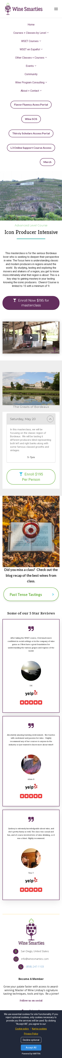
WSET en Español (30, 49)
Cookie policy (22, 1028)
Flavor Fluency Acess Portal (31, 104)
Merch (47, 161)
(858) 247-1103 (35, 966)
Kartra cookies (39, 1028)
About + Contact (30, 90)
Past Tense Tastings (26, 594)
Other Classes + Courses (29, 57)
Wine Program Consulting (29, 82)
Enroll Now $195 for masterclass (33, 302)
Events (30, 66)
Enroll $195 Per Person (32, 476)
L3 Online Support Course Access (31, 147)
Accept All (31, 1047)
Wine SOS (31, 118)
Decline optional (31, 1040)
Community (31, 74)
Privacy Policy (31, 1033)
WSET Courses (30, 41)
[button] (50, 419)
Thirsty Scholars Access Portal (31, 133)
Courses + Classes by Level (29, 32)
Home (31, 24)
